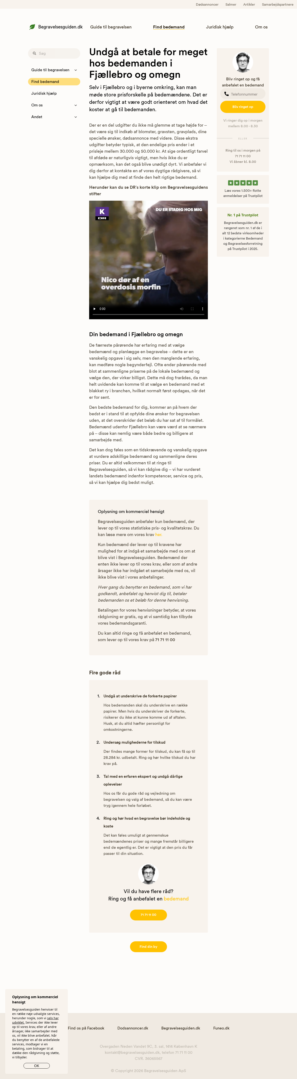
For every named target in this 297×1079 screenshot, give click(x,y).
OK (36, 1065)
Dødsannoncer (207, 4)
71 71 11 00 (148, 915)
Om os (261, 27)
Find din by (148, 946)
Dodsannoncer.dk (132, 1028)
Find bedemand (169, 27)
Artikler (249, 4)
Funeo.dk (221, 1028)
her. (158, 535)
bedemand (176, 899)
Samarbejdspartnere (278, 4)
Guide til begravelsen (111, 27)
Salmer (230, 4)
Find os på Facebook (86, 1028)
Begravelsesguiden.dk (60, 27)
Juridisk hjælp (220, 27)
